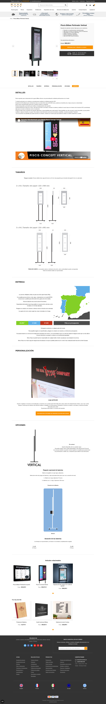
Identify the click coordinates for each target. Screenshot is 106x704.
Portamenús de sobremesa (52, 666)
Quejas (17, 674)
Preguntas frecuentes (90, 1)
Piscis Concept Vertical (42, 584)
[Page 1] (53, 593)
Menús (22, 9)
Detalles (30, 86)
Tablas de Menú (49, 662)
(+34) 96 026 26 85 (81, 661)
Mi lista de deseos (90, 5)
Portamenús (48, 660)
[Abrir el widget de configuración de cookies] (2, 701)
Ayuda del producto (20, 660)
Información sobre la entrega (78, 54)
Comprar (75, 86)
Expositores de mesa (49, 9)
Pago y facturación (20, 666)
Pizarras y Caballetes (65, 668)
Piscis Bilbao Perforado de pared (21, 584)
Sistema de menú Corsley (62, 622)
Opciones (67, 86)
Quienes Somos (34, 660)
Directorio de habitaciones (63, 9)
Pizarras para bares (64, 670)
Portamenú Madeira (21, 622)
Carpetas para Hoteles (51, 670)
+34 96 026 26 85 (25, 1)
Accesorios (62, 672)
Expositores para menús (65, 664)
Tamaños (38, 86)
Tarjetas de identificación (65, 660)
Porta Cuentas (49, 664)
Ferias (32, 672)
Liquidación (92, 9)
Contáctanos (82, 1)
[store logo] (16, 5)
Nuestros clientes (35, 666)
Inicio (11, 18)
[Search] (65, 5)
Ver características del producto (67, 40)
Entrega (46, 86)
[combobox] (53, 5)
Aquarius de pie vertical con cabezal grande (62, 585)
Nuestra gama (14, 9)
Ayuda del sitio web (20, 662)
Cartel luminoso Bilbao (42, 622)
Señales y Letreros (64, 666)
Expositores (29, 9)
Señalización (38, 9)
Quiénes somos (75, 1)
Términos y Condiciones (21, 668)
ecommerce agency (53, 701)
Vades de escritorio (50, 672)
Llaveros (74, 9)
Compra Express (83, 9)
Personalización (57, 86)
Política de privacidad (36, 668)
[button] (13, 46)
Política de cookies (35, 670)
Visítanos (33, 662)
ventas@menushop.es (36, 1)
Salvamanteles (49, 668)
